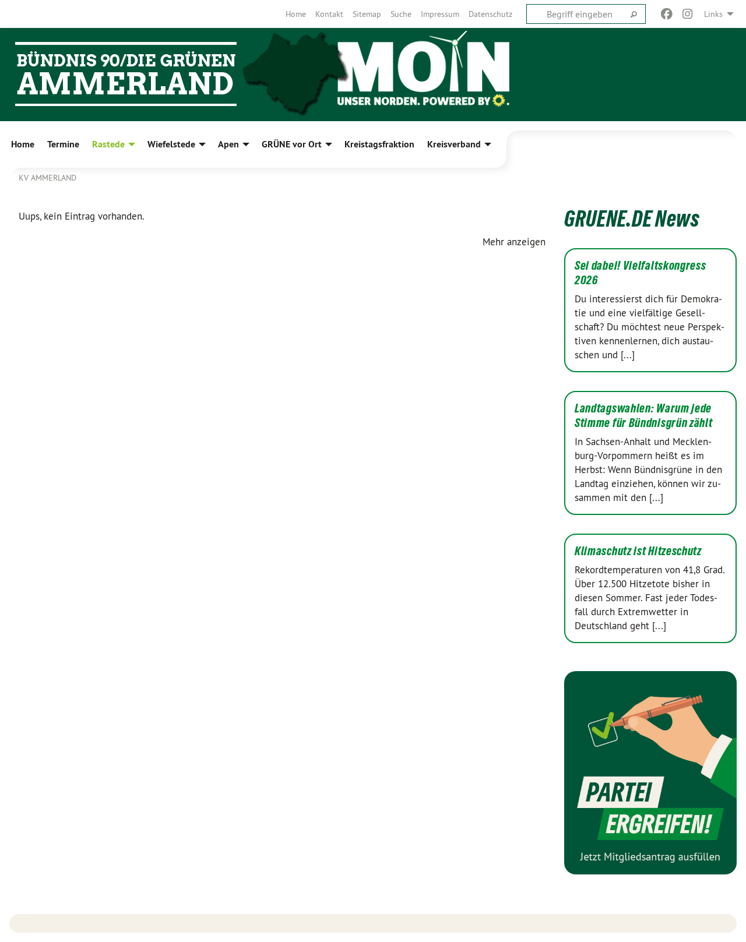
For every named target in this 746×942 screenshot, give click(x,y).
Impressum (440, 14)
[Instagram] (688, 14)
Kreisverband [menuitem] (454, 144)
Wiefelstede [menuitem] (171, 144)
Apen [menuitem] (228, 144)
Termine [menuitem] (63, 144)
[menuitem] (296, 14)
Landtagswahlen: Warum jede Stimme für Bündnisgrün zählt (644, 415)
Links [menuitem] (713, 14)
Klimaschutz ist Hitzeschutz (638, 551)
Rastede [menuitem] (108, 144)
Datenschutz (490, 14)
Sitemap (367, 14)
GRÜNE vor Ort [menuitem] (292, 144)
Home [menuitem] (22, 144)
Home (296, 14)
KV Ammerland (47, 177)
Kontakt (329, 14)
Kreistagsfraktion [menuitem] (379, 144)
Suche (400, 14)
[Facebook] (666, 14)
